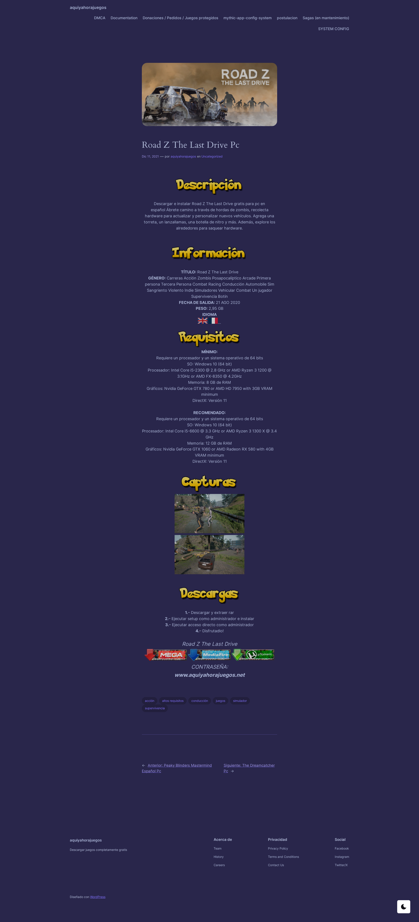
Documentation (124, 18)
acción (149, 701)
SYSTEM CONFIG (333, 29)
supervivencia (155, 708)
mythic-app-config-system (247, 18)
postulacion (287, 18)
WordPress (97, 897)
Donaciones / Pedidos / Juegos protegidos (180, 18)
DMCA (99, 18)
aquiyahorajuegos (88, 7)
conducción (199, 701)
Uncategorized (212, 156)
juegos (220, 701)
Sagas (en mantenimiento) (326, 18)
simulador (240, 701)
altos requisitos (173, 701)
